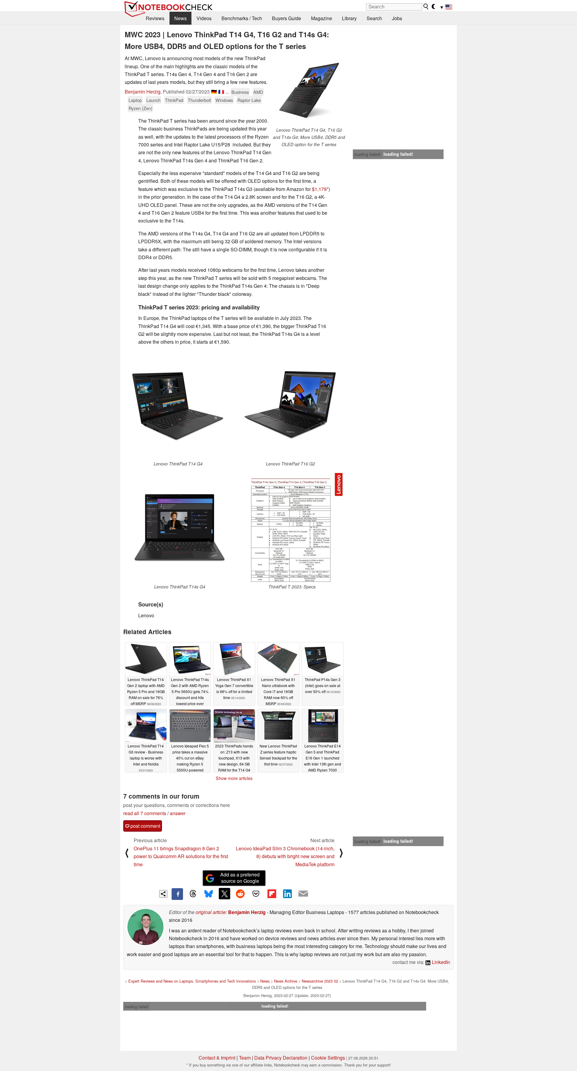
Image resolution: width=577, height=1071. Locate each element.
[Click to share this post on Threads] (193, 894)
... (227, 91)
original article (211, 912)
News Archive (285, 981)
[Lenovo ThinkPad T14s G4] (179, 527)
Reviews (155, 18)
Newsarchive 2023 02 (320, 981)
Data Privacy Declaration (280, 1057)
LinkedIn (440, 962)
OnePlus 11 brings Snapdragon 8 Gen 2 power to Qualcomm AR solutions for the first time (181, 856)
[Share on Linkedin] (287, 893)
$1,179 (319, 189)
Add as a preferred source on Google (240, 877)
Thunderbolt (199, 100)
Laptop (135, 100)
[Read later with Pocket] (256, 893)
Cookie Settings (328, 1057)
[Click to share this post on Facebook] (177, 894)
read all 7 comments (144, 813)
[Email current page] (303, 894)
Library (349, 18)
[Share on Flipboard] (271, 893)
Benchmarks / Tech (241, 18)
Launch (153, 100)
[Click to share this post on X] (224, 893)
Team (245, 1057)
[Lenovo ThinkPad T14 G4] (178, 405)
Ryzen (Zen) (140, 108)
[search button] (426, 7)
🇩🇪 (214, 91)
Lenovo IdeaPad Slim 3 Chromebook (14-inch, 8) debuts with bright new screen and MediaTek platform (285, 856)
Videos (204, 18)
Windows (224, 100)
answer (177, 813)
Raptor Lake (249, 100)
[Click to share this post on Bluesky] (208, 894)
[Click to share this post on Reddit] (240, 893)
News (180, 18)
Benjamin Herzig (142, 91)
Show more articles (234, 778)
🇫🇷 (221, 91)
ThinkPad (174, 100)
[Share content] (163, 894)
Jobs (397, 18)
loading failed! (367, 154)
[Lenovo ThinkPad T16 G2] (290, 405)
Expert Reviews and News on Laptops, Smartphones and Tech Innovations (192, 981)
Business (240, 92)
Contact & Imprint (217, 1057)
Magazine (321, 18)
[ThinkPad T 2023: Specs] (292, 527)
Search (374, 18)
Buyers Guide (286, 18)
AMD (258, 92)
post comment (144, 825)
